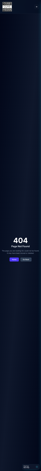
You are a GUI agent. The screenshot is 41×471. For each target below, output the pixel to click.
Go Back (26, 259)
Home (14, 259)
